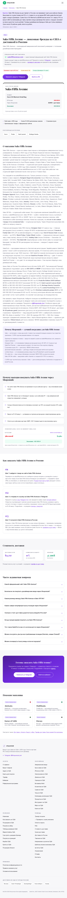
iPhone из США (39, 771)
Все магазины (58, 732)
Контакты (38, 857)
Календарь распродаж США (43, 796)
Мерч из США (39, 805)
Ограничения (39, 851)
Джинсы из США (40, 777)
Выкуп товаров (7, 768)
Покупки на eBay (8, 826)
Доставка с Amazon (20, 732)
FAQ (36, 826)
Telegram (48, 60)
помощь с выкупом (36, 506)
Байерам (5, 780)
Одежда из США (40, 780)
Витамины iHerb (39, 783)
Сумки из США (39, 789)
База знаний (50, 732)
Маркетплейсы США (9, 832)
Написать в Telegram (24, 675)
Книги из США (39, 808)
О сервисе (6, 764)
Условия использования (10, 871)
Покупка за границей (9, 838)
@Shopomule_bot (38, 303)
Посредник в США (8, 822)
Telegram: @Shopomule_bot (12, 755)
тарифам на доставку (49, 527)
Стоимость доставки (41, 829)
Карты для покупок (8, 774)
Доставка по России (41, 835)
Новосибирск (38, 883)
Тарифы (5, 777)
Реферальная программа (10, 783)
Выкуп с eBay (30, 732)
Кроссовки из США (40, 768)
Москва (6, 883)
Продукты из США (40, 799)
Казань (47, 883)
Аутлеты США (39, 848)
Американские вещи (41, 764)
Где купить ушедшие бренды (12, 835)
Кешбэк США (6, 841)
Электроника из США (41, 774)
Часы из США (39, 793)
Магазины (12, 8)
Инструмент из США (41, 802)
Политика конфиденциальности (12, 865)
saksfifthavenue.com (15, 57)
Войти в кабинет (45, 675)
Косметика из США (40, 786)
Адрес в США (7, 771)
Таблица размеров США (10, 829)
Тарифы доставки (40, 732)
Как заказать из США (9, 819)
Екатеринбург (28, 883)
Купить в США (7, 844)
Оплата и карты (39, 822)
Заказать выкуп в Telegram (15, 77)
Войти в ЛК (36, 77)
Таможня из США (40, 838)
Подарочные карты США (41, 480)
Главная (5, 8)
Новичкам (6, 816)
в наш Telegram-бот (22, 500)
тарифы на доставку (37, 564)
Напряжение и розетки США (43, 841)
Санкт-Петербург (16, 883)
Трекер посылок (40, 816)
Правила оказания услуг (10, 868)
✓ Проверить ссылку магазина (44, 819)
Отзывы (37, 854)
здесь (53, 668)
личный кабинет (51, 500)
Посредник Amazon (9, 848)
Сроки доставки (40, 832)
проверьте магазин (33, 62)
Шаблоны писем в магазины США (45, 844)
